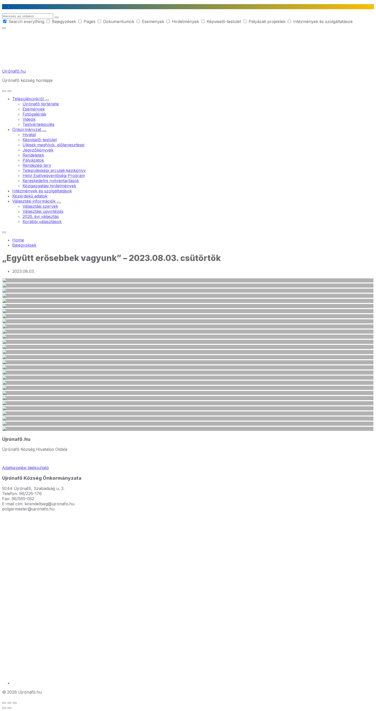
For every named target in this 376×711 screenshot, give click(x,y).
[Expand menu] (9, 91)
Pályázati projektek (267, 21)
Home (18, 240)
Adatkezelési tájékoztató (25, 467)
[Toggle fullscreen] (9, 703)
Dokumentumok (119, 21)
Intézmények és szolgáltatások (322, 21)
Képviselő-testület (223, 21)
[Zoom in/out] (15, 703)
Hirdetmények (185, 21)
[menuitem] (28, 98)
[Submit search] (56, 17)
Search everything (26, 21)
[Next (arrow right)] (9, 708)
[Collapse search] (4, 28)
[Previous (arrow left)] (4, 708)
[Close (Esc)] (4, 703)
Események (153, 21)
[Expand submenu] (47, 100)
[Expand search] (4, 91)
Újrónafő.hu (14, 71)
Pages (89, 21)
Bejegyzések (64, 21)
